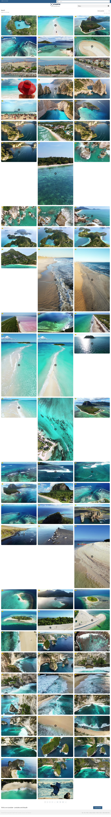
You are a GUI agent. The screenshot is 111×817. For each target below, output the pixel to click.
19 (60, 802)
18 (57, 802)
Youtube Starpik (97, 807)
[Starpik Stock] (55, 4)
